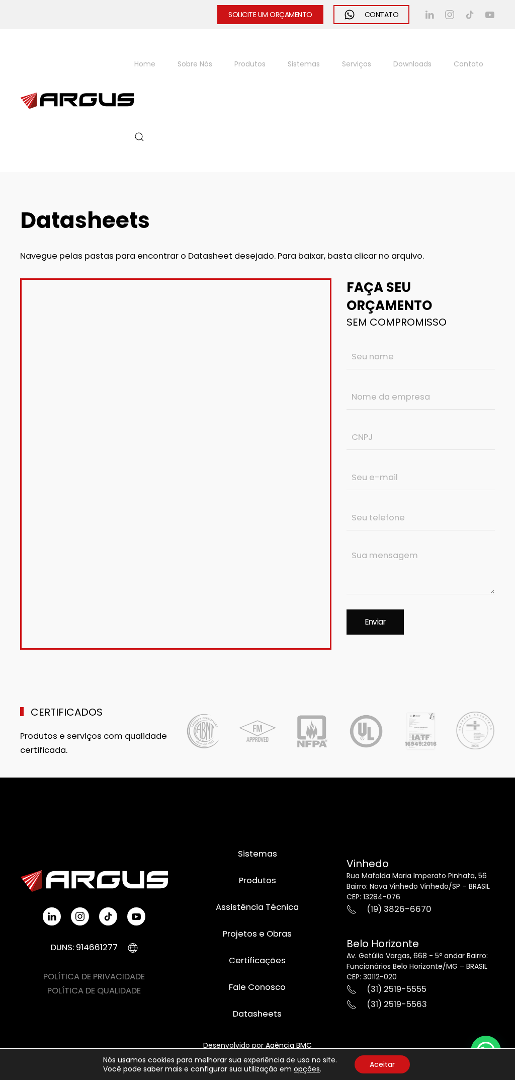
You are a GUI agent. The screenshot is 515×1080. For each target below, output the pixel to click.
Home (144, 64)
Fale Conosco (257, 987)
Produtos (257, 880)
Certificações (257, 960)
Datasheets (257, 1014)
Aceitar (382, 1064)
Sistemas (304, 64)
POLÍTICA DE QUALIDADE (94, 990)
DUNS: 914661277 (84, 947)
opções (307, 1068)
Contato (468, 64)
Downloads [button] (412, 64)
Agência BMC (289, 1045)
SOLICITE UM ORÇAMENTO (270, 15)
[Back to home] (77, 100)
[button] (139, 137)
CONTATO (382, 15)
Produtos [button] (250, 64)
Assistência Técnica (257, 907)
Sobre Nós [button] (195, 64)
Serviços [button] (356, 64)
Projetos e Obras (257, 934)
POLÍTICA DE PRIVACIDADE (94, 976)
